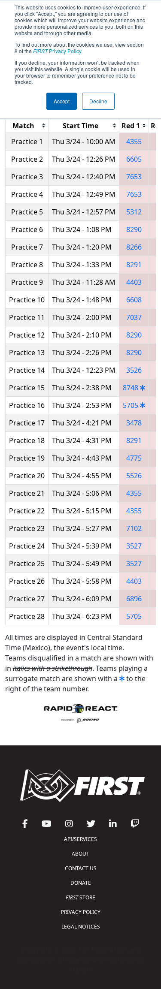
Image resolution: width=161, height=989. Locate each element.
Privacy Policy (57, 50)
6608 (134, 300)
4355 (134, 141)
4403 (134, 282)
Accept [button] (62, 101)
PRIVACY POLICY (80, 912)
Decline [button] (98, 101)
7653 (134, 176)
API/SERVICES (80, 839)
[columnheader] (27, 125)
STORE (80, 897)
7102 (134, 528)
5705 (130, 405)
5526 (134, 475)
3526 (134, 370)
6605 (134, 159)
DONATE (80, 882)
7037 (134, 317)
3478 (134, 423)
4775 (134, 458)
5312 (134, 212)
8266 (134, 247)
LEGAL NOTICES (80, 926)
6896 (134, 598)
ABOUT (80, 853)
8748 (130, 387)
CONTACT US (81, 868)
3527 (134, 546)
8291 (134, 264)
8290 (134, 229)
